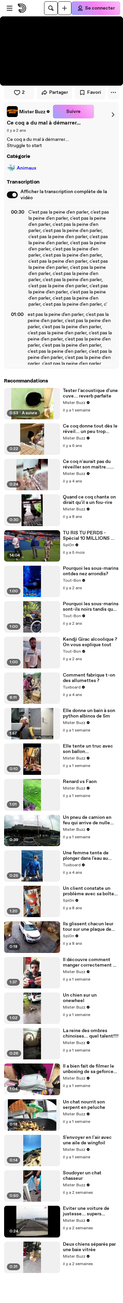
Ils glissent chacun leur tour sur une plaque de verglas (88, 926)
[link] (28, 111)
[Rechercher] (51, 8)
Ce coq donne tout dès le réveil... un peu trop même (90, 428)
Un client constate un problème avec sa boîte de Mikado (88, 891)
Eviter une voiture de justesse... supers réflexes (86, 1211)
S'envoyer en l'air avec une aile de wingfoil (87, 1140)
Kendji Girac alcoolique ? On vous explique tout (90, 642)
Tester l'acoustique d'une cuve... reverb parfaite (90, 393)
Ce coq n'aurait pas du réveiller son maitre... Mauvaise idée (87, 464)
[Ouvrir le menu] (9, 8)
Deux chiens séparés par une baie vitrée (89, 1247)
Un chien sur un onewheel (80, 998)
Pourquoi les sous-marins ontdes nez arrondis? (91, 571)
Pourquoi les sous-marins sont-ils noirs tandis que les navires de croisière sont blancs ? (91, 606)
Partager (58, 92)
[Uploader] (64, 8)
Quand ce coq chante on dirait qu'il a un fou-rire (89, 499)
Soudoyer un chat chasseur (82, 1175)
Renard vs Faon (80, 781)
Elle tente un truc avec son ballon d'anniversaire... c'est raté (88, 748)
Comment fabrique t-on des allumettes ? (89, 677)
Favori (94, 92)
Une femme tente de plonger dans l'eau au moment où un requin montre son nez (86, 855)
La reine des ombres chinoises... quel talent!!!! (91, 1033)
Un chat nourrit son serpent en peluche (84, 1104)
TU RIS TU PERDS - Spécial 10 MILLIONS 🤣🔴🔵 (90, 535)
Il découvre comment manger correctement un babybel (90, 962)
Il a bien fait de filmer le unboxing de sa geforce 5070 (88, 1068)
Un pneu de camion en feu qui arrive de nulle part (87, 820)
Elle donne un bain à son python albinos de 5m (89, 713)
